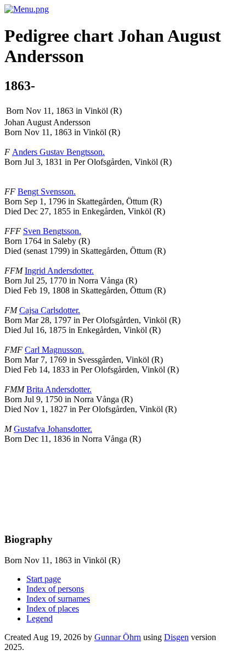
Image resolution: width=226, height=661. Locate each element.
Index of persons (55, 588)
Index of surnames (58, 598)
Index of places (52, 608)
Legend (39, 618)
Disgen (176, 637)
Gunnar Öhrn (117, 637)
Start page (43, 579)
